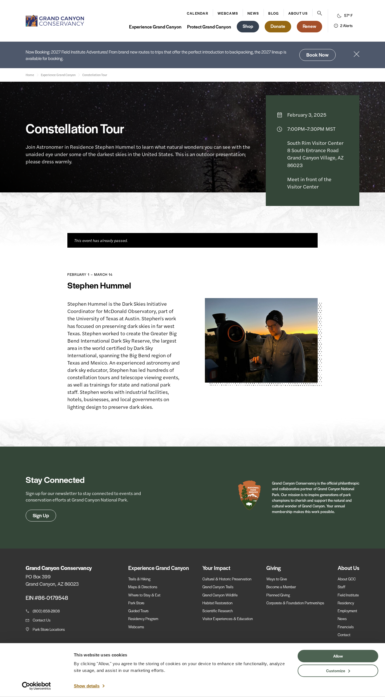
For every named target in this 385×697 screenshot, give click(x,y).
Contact (344, 634)
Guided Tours (138, 610)
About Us (298, 13)
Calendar (197, 13)
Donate (278, 26)
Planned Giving (278, 595)
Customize (335, 670)
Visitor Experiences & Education (227, 618)
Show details (86, 685)
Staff (341, 586)
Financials (346, 626)
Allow (338, 656)
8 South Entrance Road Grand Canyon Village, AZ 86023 (315, 157)
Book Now (317, 54)
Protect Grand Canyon (209, 26)
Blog (273, 13)
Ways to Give (276, 578)
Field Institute (348, 595)
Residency (346, 602)
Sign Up (41, 515)
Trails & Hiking (139, 578)
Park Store (136, 602)
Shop (248, 26)
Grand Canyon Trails (217, 586)
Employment (347, 610)
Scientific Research (217, 610)
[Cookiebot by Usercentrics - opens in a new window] (36, 686)
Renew (309, 26)
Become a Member (281, 586)
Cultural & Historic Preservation (226, 578)
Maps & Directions (142, 586)
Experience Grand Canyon (155, 26)
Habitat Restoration (217, 602)
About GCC (347, 578)
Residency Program (143, 618)
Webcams (228, 13)
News (253, 13)
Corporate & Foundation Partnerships (295, 602)
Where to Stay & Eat (144, 595)
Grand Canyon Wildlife (220, 595)
